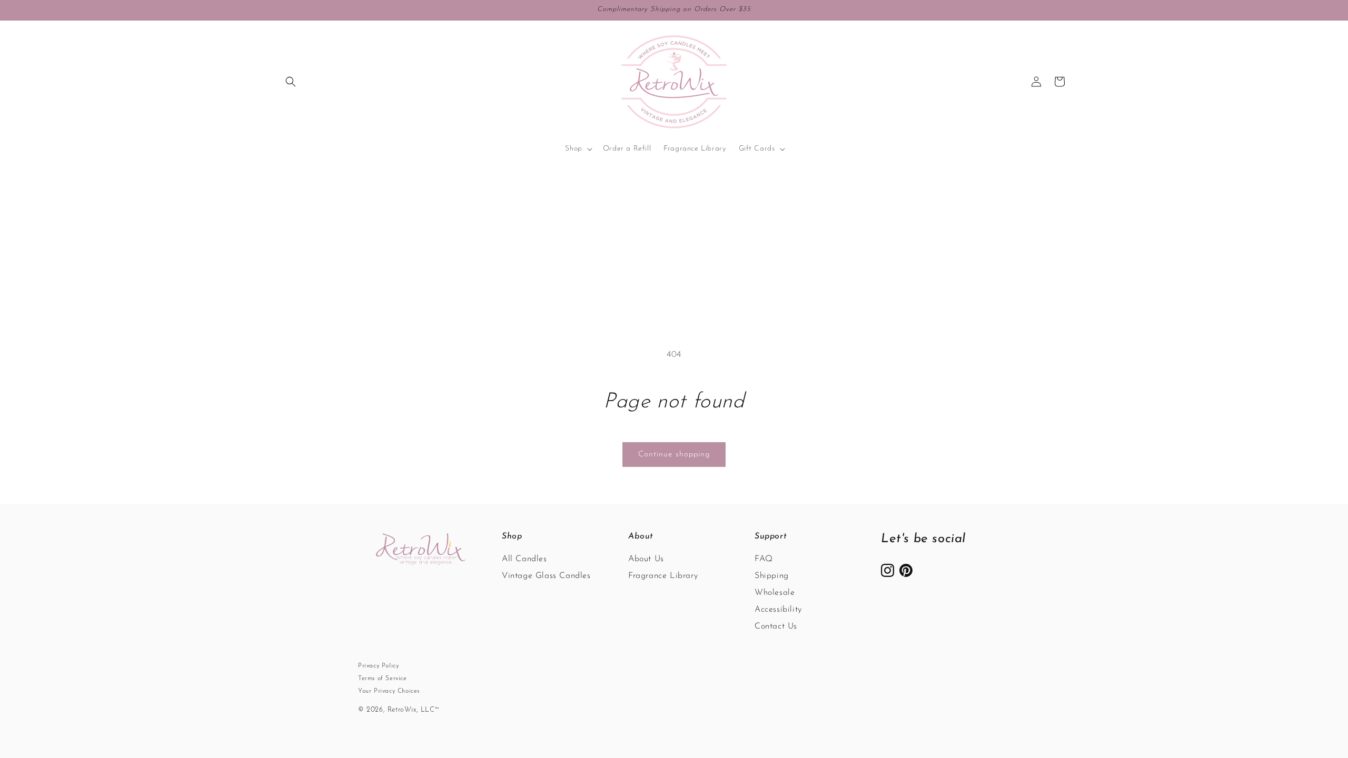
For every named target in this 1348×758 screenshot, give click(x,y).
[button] (290, 81)
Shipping (772, 576)
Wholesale (775, 593)
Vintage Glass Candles (546, 576)
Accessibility (778, 609)
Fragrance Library (663, 576)
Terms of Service (382, 678)
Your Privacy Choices (389, 691)
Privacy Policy (378, 666)
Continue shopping (674, 454)
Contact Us (776, 626)
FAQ (764, 559)
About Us (646, 559)
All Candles (524, 559)
